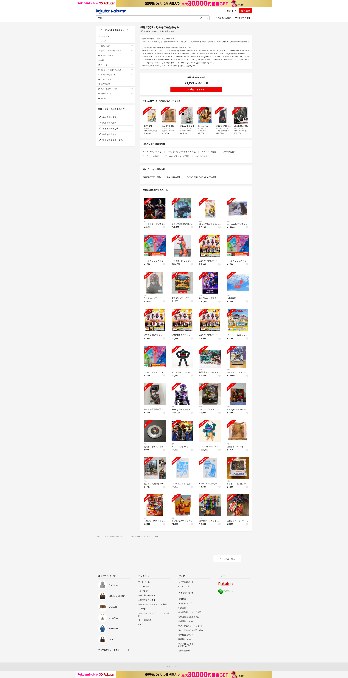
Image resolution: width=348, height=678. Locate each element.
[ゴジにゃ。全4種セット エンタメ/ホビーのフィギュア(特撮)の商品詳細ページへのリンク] (238, 320)
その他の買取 (201, 156)
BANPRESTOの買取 (152, 177)
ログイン (231, 10)
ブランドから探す (242, 17)
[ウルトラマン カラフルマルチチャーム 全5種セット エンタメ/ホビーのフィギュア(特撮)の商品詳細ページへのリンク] (155, 246)
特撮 (145, 221)
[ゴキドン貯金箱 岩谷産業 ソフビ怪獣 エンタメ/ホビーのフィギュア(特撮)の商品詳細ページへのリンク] (210, 431)
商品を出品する (109, 116)
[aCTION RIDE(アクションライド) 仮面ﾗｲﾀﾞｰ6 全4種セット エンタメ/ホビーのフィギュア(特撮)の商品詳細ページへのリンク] (210, 246)
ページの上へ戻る (227, 558)
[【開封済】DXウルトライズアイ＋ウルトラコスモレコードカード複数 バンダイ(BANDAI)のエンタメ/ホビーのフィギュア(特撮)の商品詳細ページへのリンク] (155, 505)
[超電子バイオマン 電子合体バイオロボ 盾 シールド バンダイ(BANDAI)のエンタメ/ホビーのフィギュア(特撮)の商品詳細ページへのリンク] (155, 431)
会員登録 (245, 10)
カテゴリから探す (223, 17)
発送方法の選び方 (110, 128)
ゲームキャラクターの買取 (177, 156)
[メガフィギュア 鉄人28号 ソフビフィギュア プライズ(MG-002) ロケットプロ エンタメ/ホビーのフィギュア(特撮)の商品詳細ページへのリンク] (182, 357)
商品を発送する (109, 134)
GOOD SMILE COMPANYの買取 (202, 177)
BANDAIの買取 (174, 177)
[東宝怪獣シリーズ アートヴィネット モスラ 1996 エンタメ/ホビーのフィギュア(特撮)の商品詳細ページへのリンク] (182, 283)
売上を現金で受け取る (112, 140)
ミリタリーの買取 (151, 156)
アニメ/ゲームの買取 (152, 151)
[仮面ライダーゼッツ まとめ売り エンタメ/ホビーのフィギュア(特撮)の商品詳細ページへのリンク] (238, 505)
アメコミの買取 (209, 151)
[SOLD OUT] (151, 115)
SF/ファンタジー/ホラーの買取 (181, 151)
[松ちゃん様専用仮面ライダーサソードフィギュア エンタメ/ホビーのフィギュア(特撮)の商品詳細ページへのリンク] (155, 394)
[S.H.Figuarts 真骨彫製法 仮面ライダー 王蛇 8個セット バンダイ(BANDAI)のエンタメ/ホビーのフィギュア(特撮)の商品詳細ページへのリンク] (182, 394)
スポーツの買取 (229, 151)
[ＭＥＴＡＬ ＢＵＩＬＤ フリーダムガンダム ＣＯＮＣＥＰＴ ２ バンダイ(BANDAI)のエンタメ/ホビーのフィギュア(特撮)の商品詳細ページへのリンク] (238, 357)
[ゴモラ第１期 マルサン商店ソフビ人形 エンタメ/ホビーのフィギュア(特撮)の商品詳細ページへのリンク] (182, 246)
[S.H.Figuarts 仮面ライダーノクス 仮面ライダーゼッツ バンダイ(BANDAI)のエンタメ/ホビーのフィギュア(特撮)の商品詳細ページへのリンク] (210, 283)
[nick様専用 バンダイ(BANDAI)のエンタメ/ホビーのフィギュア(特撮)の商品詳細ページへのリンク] (238, 283)
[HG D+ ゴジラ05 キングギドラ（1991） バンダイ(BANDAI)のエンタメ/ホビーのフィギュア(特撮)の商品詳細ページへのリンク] (182, 431)
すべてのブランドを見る (108, 649)
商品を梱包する (109, 122)
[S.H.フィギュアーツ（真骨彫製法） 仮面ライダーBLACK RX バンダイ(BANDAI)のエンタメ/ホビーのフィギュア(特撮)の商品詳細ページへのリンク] (155, 283)
